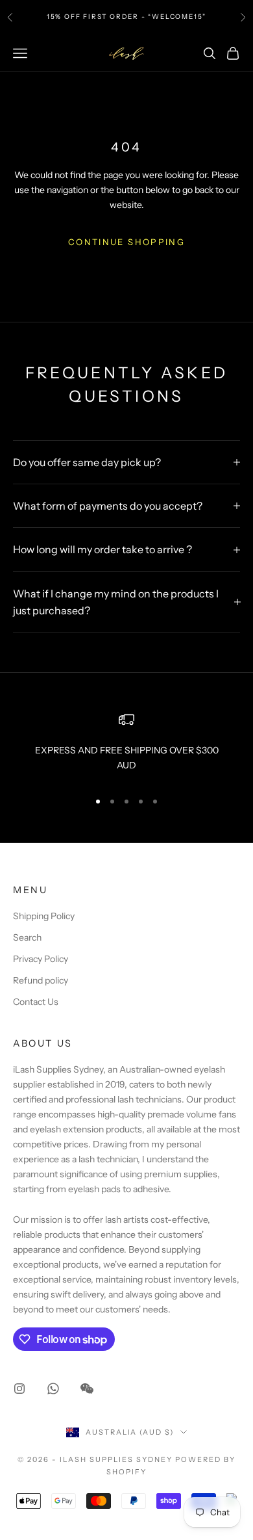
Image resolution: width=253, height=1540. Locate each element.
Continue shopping (126, 242)
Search (27, 937)
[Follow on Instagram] (19, 1388)
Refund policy (40, 980)
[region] (126, 745)
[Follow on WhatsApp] (53, 1388)
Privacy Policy (40, 959)
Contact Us (35, 1002)
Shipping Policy (44, 916)
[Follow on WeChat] (86, 1388)
